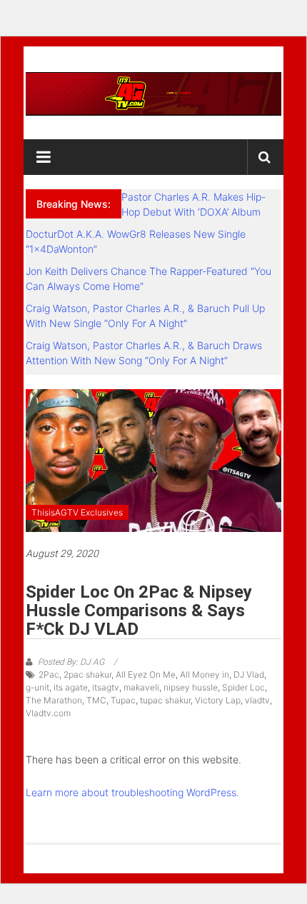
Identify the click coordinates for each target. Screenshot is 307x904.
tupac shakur (165, 700)
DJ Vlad (248, 674)
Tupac (123, 700)
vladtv (257, 700)
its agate (71, 687)
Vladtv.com (48, 713)
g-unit (37, 687)
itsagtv (105, 687)
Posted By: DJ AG (71, 662)
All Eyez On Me (146, 674)
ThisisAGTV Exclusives (77, 512)
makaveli (141, 687)
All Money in (204, 674)
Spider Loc (243, 687)
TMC (96, 700)
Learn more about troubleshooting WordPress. (132, 792)
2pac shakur (87, 674)
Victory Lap (218, 700)
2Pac (49, 674)
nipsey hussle (190, 687)
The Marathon (54, 700)
